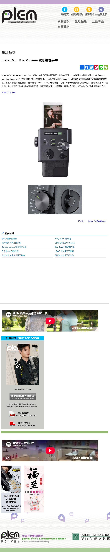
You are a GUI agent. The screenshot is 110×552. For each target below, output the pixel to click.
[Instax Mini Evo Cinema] (97, 221)
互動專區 (98, 21)
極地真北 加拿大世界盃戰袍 (13, 255)
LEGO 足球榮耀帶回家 (64, 251)
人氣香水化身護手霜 (10, 251)
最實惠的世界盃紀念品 (64, 255)
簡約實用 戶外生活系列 (11, 243)
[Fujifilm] (81, 221)
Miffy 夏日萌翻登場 (63, 239)
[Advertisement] (55, 40)
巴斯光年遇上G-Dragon (65, 243)
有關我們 (63, 27)
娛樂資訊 (63, 21)
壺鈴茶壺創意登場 (9, 239)
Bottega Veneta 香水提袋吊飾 (14, 247)
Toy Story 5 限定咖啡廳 (64, 247)
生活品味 (81, 21)
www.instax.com (9, 92)
